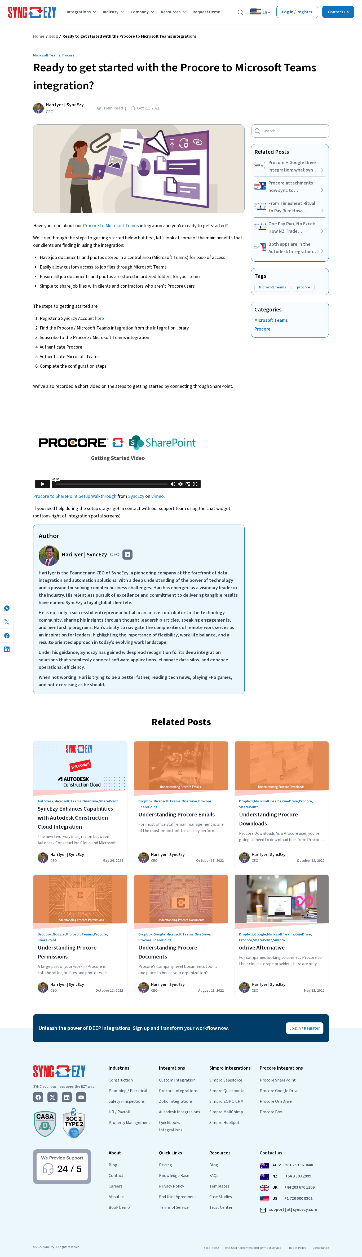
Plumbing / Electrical (128, 1091)
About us (117, 1197)
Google (59, 934)
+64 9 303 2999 (298, 1176)
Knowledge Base (174, 1176)
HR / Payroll (119, 1112)
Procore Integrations (178, 1091)
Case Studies (220, 1197)
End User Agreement (177, 1197)
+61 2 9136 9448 (299, 1165)
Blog (53, 36)
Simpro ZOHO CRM (226, 1101)
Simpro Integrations (230, 1068)
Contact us (338, 12)
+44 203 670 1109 (299, 1187)
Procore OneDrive (276, 1101)
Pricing (165, 1165)
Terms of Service (174, 1207)
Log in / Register (297, 12)
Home (39, 36)
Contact (116, 1176)
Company (140, 12)
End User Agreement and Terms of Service (253, 1248)
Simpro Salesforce (225, 1080)
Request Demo (206, 12)
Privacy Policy (171, 1186)
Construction (121, 1080)
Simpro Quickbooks (227, 1091)
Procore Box (271, 1112)
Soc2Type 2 (211, 1248)
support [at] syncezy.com (293, 1209)
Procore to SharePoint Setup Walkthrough (74, 496)
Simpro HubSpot (224, 1123)
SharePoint (108, 801)
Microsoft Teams (46, 55)
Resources (170, 12)
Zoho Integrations (176, 1101)
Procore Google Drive (279, 1091)
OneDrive (90, 801)
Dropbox (145, 801)
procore (303, 287)
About (115, 1153)
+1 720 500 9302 (298, 1198)
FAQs (213, 1176)
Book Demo (119, 1207)
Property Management (129, 1123)
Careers (115, 1186)
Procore (67, 55)
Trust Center (220, 1207)
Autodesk (45, 801)
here (99, 318)
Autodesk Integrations (179, 1112)
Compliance (320, 1248)
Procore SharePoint (278, 1080)
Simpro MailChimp (226, 1112)
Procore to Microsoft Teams (111, 225)
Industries (119, 1068)
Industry (110, 12)
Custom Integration (177, 1080)
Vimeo (157, 496)
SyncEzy (136, 496)
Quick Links (170, 1153)
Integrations (79, 12)
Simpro (279, 940)
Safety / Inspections (127, 1101)
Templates (219, 1186)
